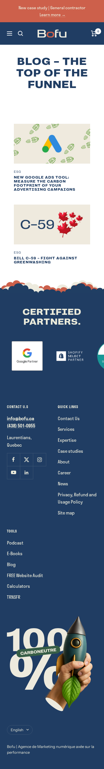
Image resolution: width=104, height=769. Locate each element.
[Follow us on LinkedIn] (26, 472)
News (63, 483)
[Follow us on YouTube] (13, 472)
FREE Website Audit (25, 575)
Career (64, 472)
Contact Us (69, 418)
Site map (66, 512)
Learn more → (53, 15)
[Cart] (94, 33)
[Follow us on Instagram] (39, 459)
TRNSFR (13, 597)
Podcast (15, 542)
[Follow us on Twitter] (26, 459)
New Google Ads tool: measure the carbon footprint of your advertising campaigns (44, 183)
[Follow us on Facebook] (13, 459)
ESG (17, 172)
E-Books (15, 553)
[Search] (20, 33)
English (17, 729)
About (64, 461)
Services (66, 429)
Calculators (18, 586)
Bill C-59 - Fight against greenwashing (45, 260)
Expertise (67, 440)
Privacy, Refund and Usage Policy (77, 498)
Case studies (70, 451)
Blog (11, 564)
